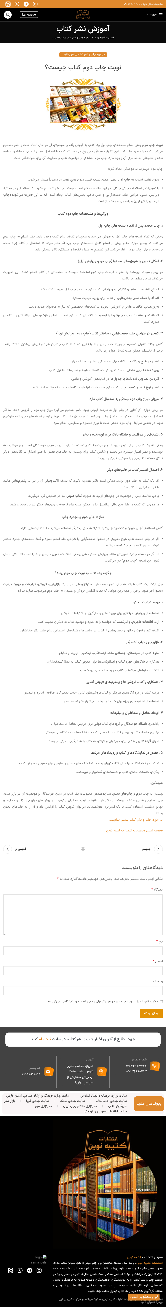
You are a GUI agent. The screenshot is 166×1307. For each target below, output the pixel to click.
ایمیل (158, 961)
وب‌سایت (157, 981)
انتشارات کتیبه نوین (104, 38)
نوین (139, 1263)
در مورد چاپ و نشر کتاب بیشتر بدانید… (136, 819)
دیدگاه (157, 889)
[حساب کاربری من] (7, 14)
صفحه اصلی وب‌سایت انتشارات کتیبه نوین (134, 830)
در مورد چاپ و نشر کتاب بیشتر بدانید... (71, 38)
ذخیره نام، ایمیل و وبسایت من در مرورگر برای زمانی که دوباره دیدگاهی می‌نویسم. (102, 1001)
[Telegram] (26, 4)
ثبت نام (44, 1039)
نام (159, 941)
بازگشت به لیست (83, 849)
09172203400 (132, 4)
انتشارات (157, 1263)
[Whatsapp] (17, 4)
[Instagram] (35, 4)
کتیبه (147, 1263)
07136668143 (136, 1071)
